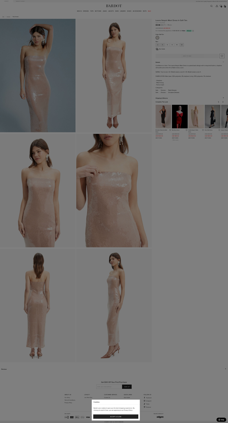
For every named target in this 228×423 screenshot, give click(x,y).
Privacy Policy (128, 410)
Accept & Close (115, 417)
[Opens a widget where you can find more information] (221, 420)
